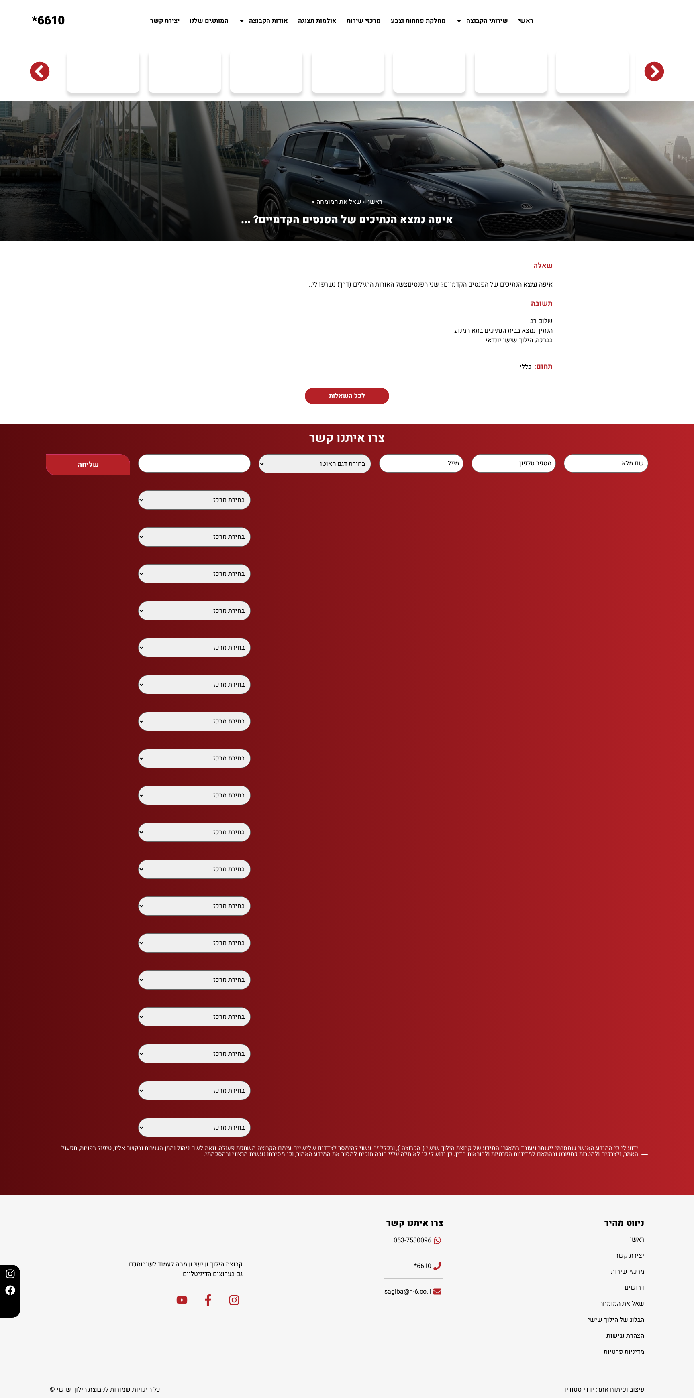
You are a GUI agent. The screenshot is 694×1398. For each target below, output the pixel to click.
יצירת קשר (165, 21)
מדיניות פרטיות (624, 1352)
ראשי (525, 21)
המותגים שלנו (209, 21)
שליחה (88, 464)
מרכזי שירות (364, 21)
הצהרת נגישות (625, 1336)
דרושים (634, 1288)
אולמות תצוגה (317, 21)
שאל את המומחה (338, 202)
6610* (48, 21)
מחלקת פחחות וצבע (418, 21)
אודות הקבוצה (268, 21)
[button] (40, 71)
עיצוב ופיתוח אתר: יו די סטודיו (604, 1389)
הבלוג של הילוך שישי (616, 1320)
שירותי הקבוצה (487, 21)
